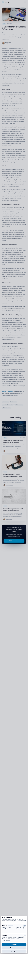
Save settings (14, 947)
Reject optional (14, 951)
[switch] (24, 935)
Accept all (14, 944)
